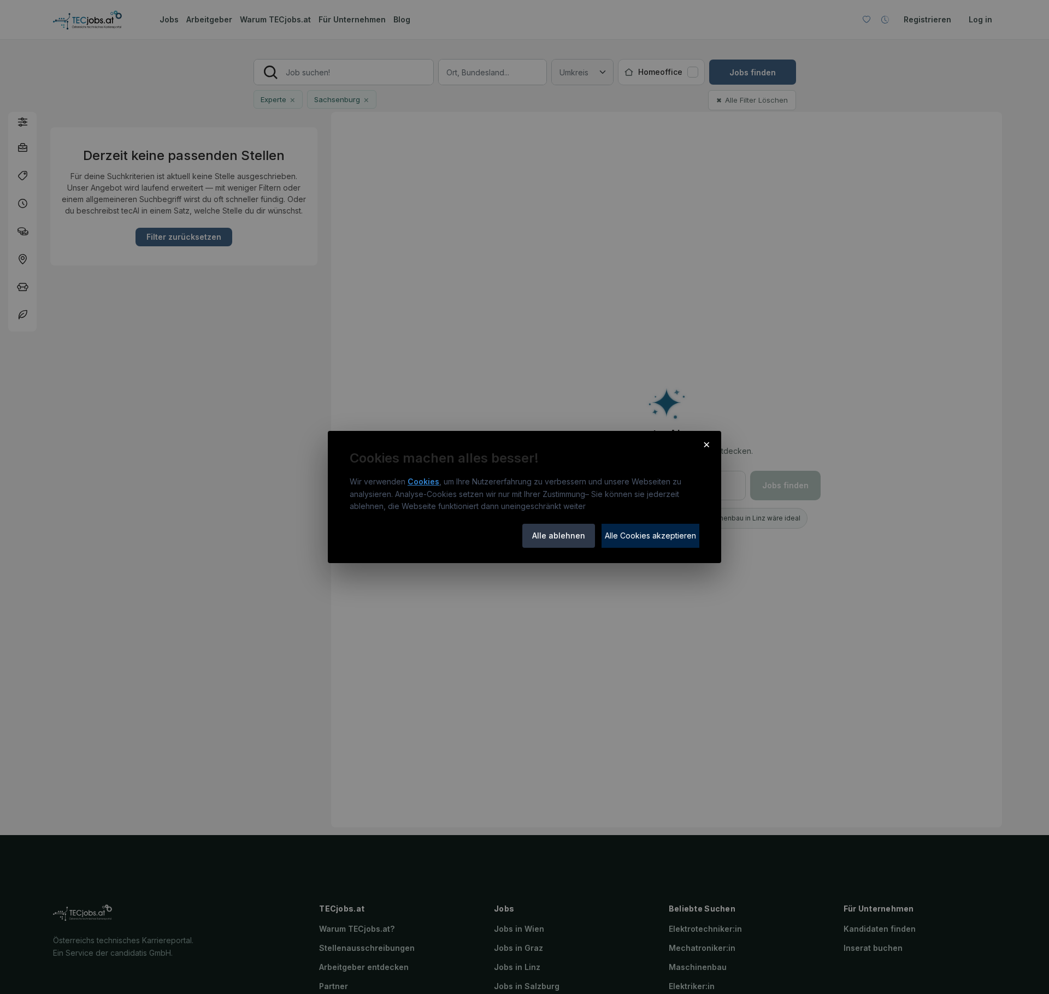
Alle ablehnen (558, 535)
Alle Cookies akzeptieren (650, 535)
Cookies (423, 481)
